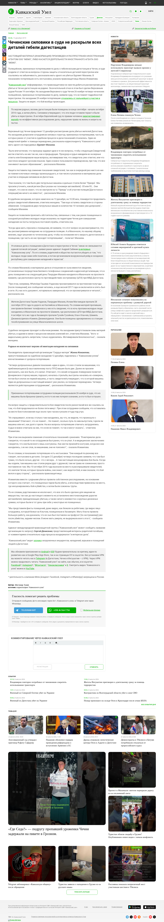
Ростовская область (82, 21)
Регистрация (42, 667)
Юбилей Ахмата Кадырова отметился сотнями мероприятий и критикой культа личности (130, 247)
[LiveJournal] (4, 63)
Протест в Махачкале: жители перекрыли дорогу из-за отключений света (131, 792)
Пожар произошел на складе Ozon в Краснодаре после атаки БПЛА (115, 700)
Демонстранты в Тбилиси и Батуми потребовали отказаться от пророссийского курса (137, 742)
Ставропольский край (125, 21)
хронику (38, 540)
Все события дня (148, 704)
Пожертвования (117, 907)
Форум (76, 3)
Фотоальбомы (109, 3)
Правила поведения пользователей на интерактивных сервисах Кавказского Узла (58, 917)
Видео (96, 3)
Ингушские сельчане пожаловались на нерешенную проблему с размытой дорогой (131, 301)
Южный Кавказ (14, 25)
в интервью (84, 249)
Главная (11, 33)
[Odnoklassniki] (4, 59)
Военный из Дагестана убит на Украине (28, 700)
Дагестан (100, 18)
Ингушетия (109, 18)
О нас (86, 907)
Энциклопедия (62, 3)
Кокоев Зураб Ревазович (122, 395)
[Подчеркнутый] (45, 643)
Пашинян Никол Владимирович (125, 428)
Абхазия (12, 18)
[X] (4, 55)
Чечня (137, 21)
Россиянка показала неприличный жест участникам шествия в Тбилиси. (126, 885)
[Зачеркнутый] (50, 643)
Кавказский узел (17, 85)
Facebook (16, 565)
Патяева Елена (117, 362)
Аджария (20, 18)
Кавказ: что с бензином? (20, 28)
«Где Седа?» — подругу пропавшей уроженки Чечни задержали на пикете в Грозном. (48, 831)
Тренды (32, 3)
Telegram (40, 558)
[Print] (4, 71)
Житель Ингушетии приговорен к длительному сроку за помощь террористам (131, 201)
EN (155, 3)
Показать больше (82, 892)
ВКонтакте (40, 565)
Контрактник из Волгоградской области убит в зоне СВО (110, 692)
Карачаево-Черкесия (16, 21)
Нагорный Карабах (48, 21)
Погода (123, 3)
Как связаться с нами (99, 907)
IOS (52, 551)
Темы (22, 3)
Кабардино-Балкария (122, 18)
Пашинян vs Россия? (82, 28)
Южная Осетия (147, 21)
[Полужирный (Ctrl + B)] (35, 643)
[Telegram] (4, 42)
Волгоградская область (79, 18)
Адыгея (28, 18)
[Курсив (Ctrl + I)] (40, 643)
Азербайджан (37, 18)
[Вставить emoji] (56, 643)
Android (45, 551)
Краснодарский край (32, 21)
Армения (48, 18)
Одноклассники (56, 565)
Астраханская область (61, 18)
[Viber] (4, 50)
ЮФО (23, 25)
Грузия (92, 18)
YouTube (30, 568)
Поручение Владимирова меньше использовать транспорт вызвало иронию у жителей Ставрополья (131, 67)
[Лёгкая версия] (146, 3)
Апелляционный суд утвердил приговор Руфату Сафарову (22, 741)
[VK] (4, 38)
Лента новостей (22, 33)
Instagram (27, 565)
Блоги (86, 3)
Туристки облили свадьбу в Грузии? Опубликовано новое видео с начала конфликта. (130, 835)
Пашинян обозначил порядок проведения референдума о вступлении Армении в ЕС (59, 742)
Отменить (94, 667)
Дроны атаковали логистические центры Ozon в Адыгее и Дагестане (99, 741)
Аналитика (45, 3)
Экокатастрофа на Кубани (145, 28)
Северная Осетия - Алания (100, 21)
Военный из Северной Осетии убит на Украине (32, 692)
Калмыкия (135, 18)
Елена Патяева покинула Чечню (126, 114)
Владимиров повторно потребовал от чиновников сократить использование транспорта (128, 154)
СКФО (113, 21)
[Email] (4, 67)
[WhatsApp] (4, 46)
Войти (150, 11)
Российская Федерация (65, 21)
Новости (12, 3)
